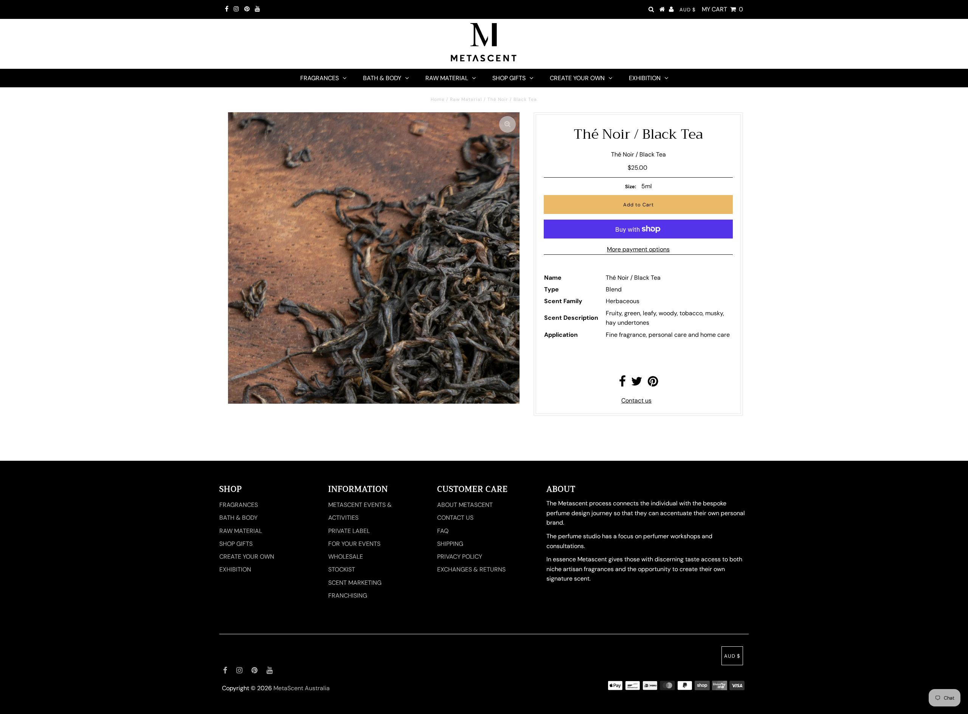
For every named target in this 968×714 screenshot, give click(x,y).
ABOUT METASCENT (465, 505)
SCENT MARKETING (355, 583)
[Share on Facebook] (622, 383)
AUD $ (687, 9)
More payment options (638, 249)
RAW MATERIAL (446, 78)
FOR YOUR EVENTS (354, 544)
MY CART (722, 9)
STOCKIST (341, 569)
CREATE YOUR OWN (577, 78)
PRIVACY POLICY (459, 557)
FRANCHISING (347, 595)
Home (438, 99)
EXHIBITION (645, 78)
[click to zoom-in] (507, 124)
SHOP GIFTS (509, 78)
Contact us (636, 400)
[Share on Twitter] (636, 383)
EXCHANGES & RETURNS (471, 569)
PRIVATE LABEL (349, 531)
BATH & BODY (382, 78)
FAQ (442, 531)
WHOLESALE (345, 557)
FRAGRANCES (319, 78)
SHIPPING (450, 544)
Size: (630, 186)
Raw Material (466, 99)
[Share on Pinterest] (653, 383)
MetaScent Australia (301, 688)
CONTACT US (455, 518)
